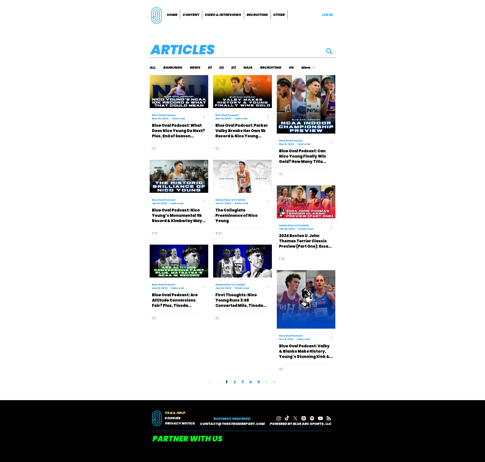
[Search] (329, 51)
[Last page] (274, 382)
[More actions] (205, 117)
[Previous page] (218, 382)
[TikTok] (287, 418)
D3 (233, 67)
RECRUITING (270, 67)
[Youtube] (320, 418)
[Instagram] (279, 418)
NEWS (195, 67)
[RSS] (329, 418)
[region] (157, 15)
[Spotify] (312, 418)
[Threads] (304, 418)
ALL (153, 67)
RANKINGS (172, 67)
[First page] (210, 382)
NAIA (248, 67)
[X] (295, 418)
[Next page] (266, 382)
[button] (191, 14)
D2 (221, 67)
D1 (210, 67)
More (305, 67)
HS (291, 67)
